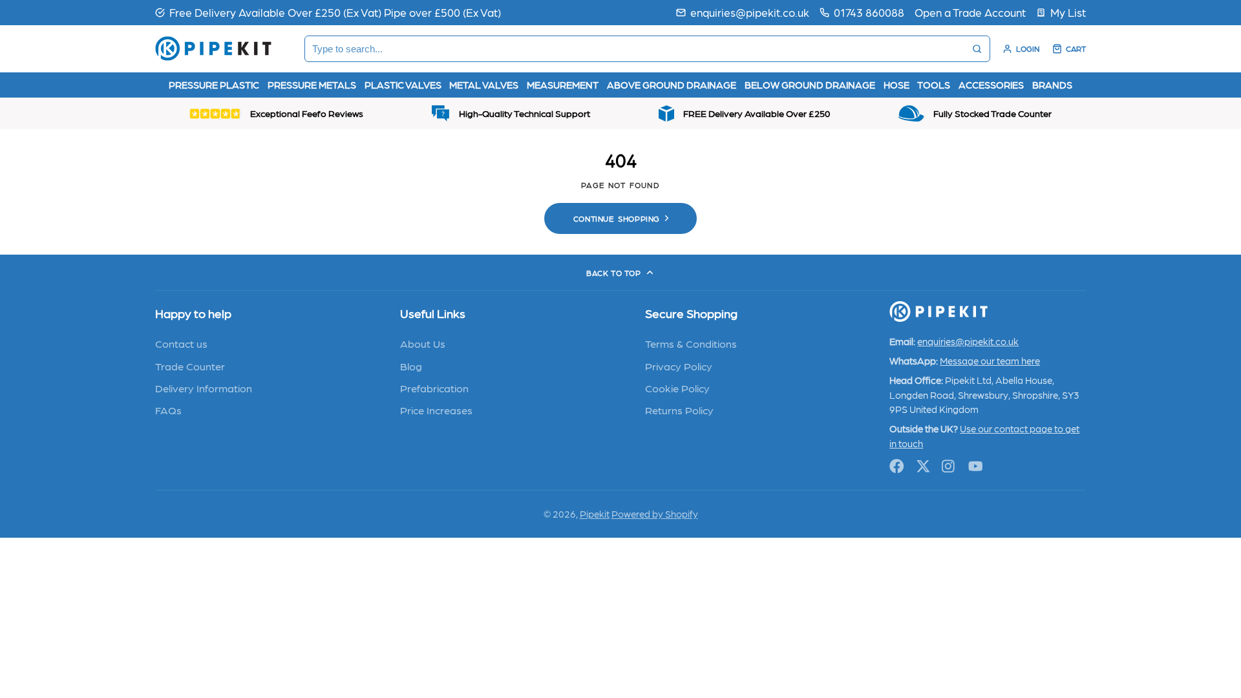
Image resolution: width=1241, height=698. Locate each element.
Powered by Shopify (654, 514)
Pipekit (595, 514)
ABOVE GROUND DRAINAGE (671, 84)
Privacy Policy (678, 365)
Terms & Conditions (691, 343)
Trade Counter (190, 365)
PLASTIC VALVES (403, 84)
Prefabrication (434, 387)
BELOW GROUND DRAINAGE (810, 84)
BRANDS (1052, 84)
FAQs (168, 409)
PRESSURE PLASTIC (214, 84)
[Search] (977, 48)
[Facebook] (896, 466)
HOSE (896, 84)
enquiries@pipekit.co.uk (749, 12)
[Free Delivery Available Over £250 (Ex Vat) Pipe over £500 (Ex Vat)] (328, 12)
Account (1020, 49)
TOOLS (933, 84)
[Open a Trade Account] (970, 12)
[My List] (1061, 12)
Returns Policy (679, 409)
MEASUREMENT (563, 84)
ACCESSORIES (991, 84)
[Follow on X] (923, 466)
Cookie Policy (677, 387)
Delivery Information (203, 387)
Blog (411, 365)
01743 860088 (869, 12)
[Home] (213, 48)
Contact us (181, 343)
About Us (422, 343)
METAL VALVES (483, 84)
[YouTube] (975, 466)
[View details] (938, 311)
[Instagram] (949, 466)
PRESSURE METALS (312, 84)
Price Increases (436, 409)
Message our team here (990, 360)
